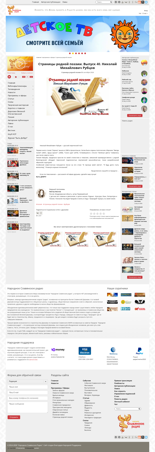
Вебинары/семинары (17, 86)
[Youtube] (122, 2)
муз (31, 76)
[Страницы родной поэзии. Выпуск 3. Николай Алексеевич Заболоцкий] (105, 239)
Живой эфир (11, 73)
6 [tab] (85, 53)
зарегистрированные (112, 216)
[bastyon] (146, 2)
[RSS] (136, 2)
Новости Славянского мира (63, 393)
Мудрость (88, 408)
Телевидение (14, 89)
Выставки (88, 393)
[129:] (77, 34)
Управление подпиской (124, 394)
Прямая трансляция (123, 381)
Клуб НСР (12, 134)
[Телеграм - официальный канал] (115, 2)
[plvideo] (142, 2)
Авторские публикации (50, 2)
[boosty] (139, 2)
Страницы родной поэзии (71, 72)
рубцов (67, 204)
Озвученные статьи (60, 410)
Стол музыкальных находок (63, 400)
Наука (86, 410)
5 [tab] (82, 53)
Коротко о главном (16, 108)
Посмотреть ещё (135, 115)
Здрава (87, 400)
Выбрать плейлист (27, 73)
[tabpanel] (77, 34)
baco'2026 (13, 448)
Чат (140, 13)
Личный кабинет (122, 402)
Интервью (57, 398)
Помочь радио (127, 121)
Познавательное (90, 390)
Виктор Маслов (55, 191)
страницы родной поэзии (53, 204)
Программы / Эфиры (60, 388)
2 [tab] (73, 53)
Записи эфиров (58, 390)
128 (24, 76)
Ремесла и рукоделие (92, 413)
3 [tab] (76, 53)
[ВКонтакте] (37, 213)
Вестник (11, 130)
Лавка (64, 2)
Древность (88, 405)
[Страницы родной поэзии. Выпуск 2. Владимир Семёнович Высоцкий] (77, 239)
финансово (33, 359)
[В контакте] (125, 2)
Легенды (87, 428)
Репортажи (57, 402)
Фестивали (88, 385)
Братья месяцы (58, 395)
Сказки (87, 425)
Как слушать (120, 391)
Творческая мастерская (18, 105)
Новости (11, 92)
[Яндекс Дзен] (132, 2)
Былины (87, 430)
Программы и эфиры (17, 96)
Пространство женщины (62, 407)
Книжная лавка (58, 415)
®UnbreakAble (29, 448)
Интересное (89, 415)
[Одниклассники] (129, 2)
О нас (10, 127)
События (87, 381)
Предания (88, 423)
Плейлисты (119, 383)
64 (27, 76)
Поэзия (11, 117)
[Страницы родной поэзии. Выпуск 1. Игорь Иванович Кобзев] (49, 239)
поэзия (39, 204)
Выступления (89, 388)
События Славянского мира (95, 383)
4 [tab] (79, 53)
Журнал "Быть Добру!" (17, 138)
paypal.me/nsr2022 (139, 359)
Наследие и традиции (92, 417)
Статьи (11, 99)
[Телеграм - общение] (119, 2)
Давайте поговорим (60, 412)
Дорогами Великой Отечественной (16, 112)
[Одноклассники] (41, 213)
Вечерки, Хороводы (92, 395)
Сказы (10, 102)
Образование (89, 403)
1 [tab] (70, 53)
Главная (35, 2)
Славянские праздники (62, 405)
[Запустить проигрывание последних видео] (20, 63)
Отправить (14, 417)
